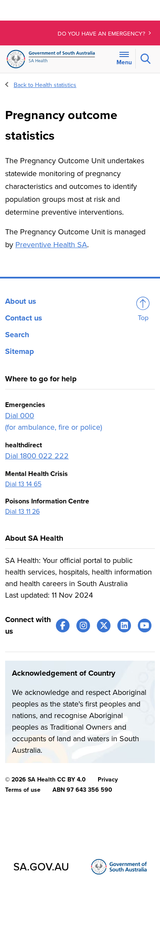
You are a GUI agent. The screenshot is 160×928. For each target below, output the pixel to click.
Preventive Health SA (51, 244)
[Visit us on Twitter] (103, 625)
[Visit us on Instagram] (83, 625)
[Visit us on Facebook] (62, 625)
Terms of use (23, 789)
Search (17, 334)
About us (20, 301)
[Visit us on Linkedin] (124, 625)
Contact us (23, 318)
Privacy (108, 779)
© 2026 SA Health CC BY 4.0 (45, 779)
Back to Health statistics (45, 85)
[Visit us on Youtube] (144, 625)
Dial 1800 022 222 (37, 456)
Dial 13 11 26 (22, 511)
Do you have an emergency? (102, 33)
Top (143, 318)
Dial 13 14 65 (23, 484)
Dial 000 (19, 415)
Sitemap (19, 351)
